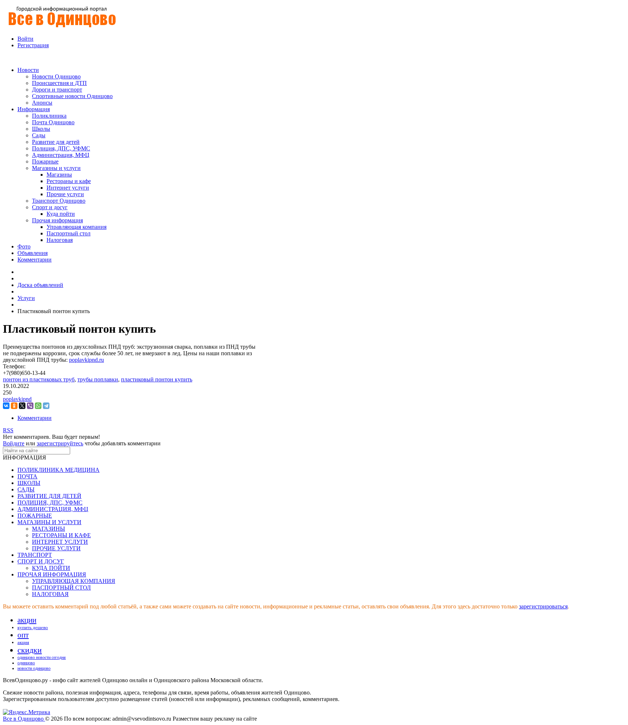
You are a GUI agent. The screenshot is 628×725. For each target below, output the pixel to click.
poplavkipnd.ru (86, 360)
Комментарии (34, 418)
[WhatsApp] (38, 405)
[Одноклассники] (14, 405)
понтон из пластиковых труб (39, 379)
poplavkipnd (17, 399)
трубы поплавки (97, 379)
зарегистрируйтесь (60, 443)
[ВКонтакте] (6, 405)
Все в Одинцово (24, 719)
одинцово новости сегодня (41, 657)
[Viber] (30, 405)
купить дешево (32, 627)
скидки (29, 650)
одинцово (26, 662)
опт (23, 635)
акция (23, 642)
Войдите (13, 443)
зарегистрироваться (543, 606)
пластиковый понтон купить (156, 379)
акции (26, 620)
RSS (8, 430)
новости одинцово (34, 668)
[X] (22, 405)
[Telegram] (46, 405)
